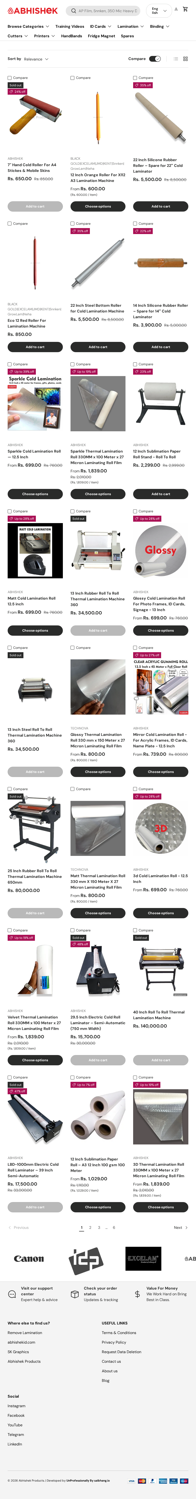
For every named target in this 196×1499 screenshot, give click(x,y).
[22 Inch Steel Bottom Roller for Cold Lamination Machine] (98, 263)
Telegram (16, 1434)
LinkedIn (15, 1444)
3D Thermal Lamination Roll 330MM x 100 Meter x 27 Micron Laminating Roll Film (158, 1170)
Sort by (14, 58)
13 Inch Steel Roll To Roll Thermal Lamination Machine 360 (35, 735)
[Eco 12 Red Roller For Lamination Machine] (35, 263)
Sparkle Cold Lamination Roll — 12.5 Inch (34, 454)
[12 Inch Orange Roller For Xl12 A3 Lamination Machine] (98, 117)
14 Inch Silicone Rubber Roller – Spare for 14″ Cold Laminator (160, 311)
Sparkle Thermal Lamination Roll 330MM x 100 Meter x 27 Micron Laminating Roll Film (97, 457)
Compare (137, 58)
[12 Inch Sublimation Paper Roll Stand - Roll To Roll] (160, 403)
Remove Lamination (25, 1332)
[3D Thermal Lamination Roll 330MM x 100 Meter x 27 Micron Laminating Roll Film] (160, 1117)
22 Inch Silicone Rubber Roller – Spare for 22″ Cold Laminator (158, 165)
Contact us (111, 1361)
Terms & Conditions (119, 1332)
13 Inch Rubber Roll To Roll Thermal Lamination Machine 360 (98, 599)
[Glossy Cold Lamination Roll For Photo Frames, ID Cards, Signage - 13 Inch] (160, 550)
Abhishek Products (24, 1361)
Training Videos (69, 26)
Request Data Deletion (121, 1351)
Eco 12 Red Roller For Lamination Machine (27, 323)
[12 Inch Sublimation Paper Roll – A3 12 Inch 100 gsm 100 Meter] (98, 1117)
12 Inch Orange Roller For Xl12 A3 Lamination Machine (98, 177)
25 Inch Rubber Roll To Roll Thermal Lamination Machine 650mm (35, 876)
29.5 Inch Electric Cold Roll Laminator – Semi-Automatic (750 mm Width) (98, 1023)
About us (110, 1370)
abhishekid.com (21, 1342)
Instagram (16, 1405)
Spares (127, 35)
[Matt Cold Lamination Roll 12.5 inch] (35, 550)
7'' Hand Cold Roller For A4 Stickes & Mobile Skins (32, 167)
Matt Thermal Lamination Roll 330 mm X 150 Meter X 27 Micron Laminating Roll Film (98, 881)
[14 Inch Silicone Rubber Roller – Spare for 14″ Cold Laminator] (160, 263)
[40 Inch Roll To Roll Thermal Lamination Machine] (160, 970)
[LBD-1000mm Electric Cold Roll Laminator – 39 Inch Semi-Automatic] (35, 1117)
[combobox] (103, 11)
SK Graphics (18, 1351)
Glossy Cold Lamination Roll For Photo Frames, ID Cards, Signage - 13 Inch (159, 604)
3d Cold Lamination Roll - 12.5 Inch (160, 878)
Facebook (16, 1415)
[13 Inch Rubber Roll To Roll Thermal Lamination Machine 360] (98, 550)
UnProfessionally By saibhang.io (88, 1481)
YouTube (15, 1425)
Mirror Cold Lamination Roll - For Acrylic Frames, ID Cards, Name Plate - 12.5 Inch (160, 740)
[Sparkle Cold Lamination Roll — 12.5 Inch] (35, 403)
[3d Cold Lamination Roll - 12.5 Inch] (160, 828)
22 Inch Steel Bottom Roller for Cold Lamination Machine (97, 308)
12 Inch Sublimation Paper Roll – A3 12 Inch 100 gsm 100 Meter (98, 1165)
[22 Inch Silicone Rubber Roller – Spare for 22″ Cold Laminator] (160, 117)
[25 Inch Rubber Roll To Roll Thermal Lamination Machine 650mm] (35, 828)
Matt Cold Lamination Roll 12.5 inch (31, 601)
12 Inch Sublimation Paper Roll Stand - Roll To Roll (157, 454)
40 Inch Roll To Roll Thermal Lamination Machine (159, 1015)
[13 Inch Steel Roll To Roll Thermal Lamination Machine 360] (35, 687)
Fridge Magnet (101, 35)
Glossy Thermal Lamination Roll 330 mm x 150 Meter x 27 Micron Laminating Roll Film (98, 740)
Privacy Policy (114, 1342)
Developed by (56, 1481)
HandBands (71, 35)
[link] (43, 1228)
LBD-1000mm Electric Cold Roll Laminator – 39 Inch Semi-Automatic (33, 1170)
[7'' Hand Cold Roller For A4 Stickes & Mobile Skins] (35, 117)
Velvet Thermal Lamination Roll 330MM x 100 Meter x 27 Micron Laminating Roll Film (34, 1023)
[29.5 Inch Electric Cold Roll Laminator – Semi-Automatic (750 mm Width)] (98, 970)
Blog (105, 1380)
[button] (185, 9)
